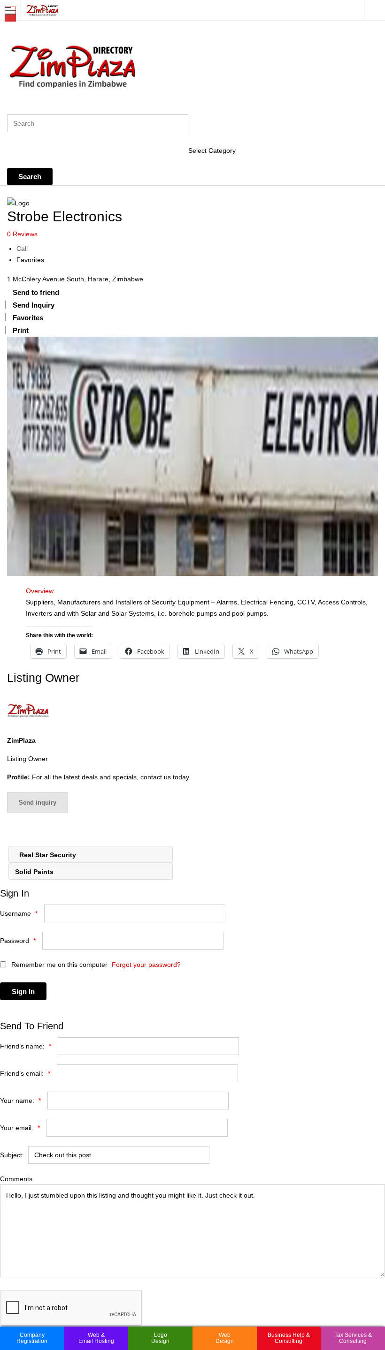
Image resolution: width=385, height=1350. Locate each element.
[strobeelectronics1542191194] (192, 456)
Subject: (12, 1155)
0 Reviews (22, 234)
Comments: (17, 1179)
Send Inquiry (33, 305)
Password (18, 940)
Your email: (20, 1127)
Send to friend (36, 292)
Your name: (20, 1100)
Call (22, 248)
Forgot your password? (146, 964)
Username (19, 913)
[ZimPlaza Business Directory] (183, 10)
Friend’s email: (25, 1073)
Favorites (30, 260)
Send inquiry (37, 802)
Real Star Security (46, 855)
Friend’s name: (25, 1046)
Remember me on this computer (58, 964)
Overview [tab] (40, 591)
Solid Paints (35, 871)
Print (21, 330)
